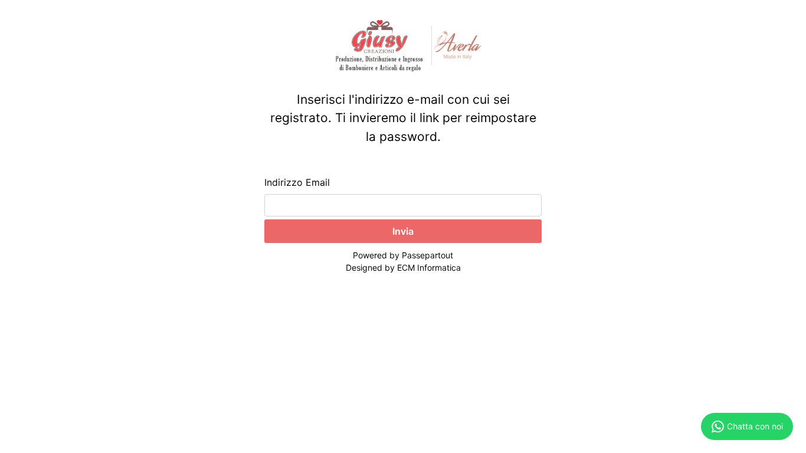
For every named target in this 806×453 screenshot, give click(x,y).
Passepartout (427, 255)
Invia (403, 231)
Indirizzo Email (297, 182)
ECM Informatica (429, 267)
